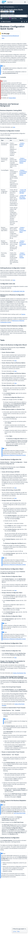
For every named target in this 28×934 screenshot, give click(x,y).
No (18, 931)
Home (1, 6)
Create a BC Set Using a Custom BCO (22, 197)
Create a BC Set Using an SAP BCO (22, 191)
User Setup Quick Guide (19, 813)
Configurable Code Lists (18, 291)
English (11, 11)
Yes (14, 931)
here (14, 127)
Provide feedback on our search (7, 13)
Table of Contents (6, 21)
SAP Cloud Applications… (9, 6)
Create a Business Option (21, 145)
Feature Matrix (12, 97)
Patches (23, 314)
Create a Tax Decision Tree (19, 673)
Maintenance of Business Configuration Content (14, 455)
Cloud (4, 11)
